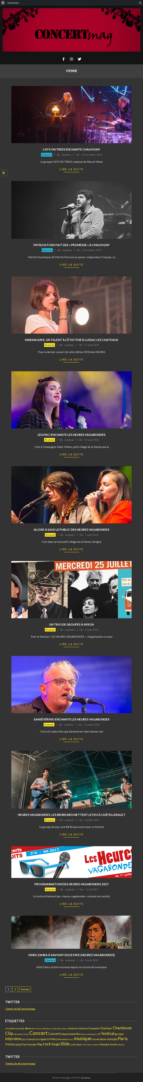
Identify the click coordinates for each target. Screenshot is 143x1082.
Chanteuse (122, 1027)
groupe (119, 1033)
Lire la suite (72, 169)
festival (107, 1033)
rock (47, 1044)
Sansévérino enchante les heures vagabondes (72, 719)
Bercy (34, 1028)
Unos (68, 1077)
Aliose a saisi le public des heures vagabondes (71, 529)
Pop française (29, 1044)
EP (99, 1034)
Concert (38, 1033)
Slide (65, 1043)
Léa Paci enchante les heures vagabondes (71, 435)
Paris (123, 1038)
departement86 (71, 1033)
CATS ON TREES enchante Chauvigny (71, 149)
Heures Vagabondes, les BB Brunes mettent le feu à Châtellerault (71, 815)
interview (13, 1038)
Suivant (25, 989)
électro (121, 1044)
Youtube (104, 1044)
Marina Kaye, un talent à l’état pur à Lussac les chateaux (71, 340)
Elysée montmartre (89, 1034)
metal (64, 1039)
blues (39, 1028)
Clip (9, 1033)
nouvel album (99, 1039)
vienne (95, 1044)
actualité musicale (14, 1028)
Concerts (46, 154)
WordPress (86, 1077)
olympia (112, 1039)
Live (58, 1039)
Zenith (113, 1044)
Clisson (26, 1034)
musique (82, 1038)
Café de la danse (60, 1028)
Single (55, 1044)
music (70, 1039)
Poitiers (10, 1044)
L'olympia (31, 1039)
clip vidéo (17, 1034)
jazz (24, 1039)
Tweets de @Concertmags (20, 1008)
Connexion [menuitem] (13, 2)
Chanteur (106, 1028)
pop (18, 1044)
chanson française (88, 1028)
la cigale (41, 1039)
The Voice (87, 1044)
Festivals (49, 345)
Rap (39, 1044)
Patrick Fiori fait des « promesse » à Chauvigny (71, 245)
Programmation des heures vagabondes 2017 (72, 884)
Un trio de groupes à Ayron (71, 624)
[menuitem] (3, 3)
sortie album (76, 1044)
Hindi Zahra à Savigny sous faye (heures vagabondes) (71, 955)
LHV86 (51, 1039)
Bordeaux (47, 1028)
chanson (73, 1028)
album (28, 1028)
